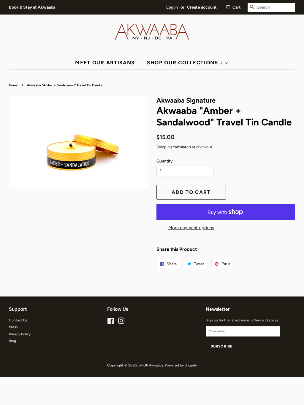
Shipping (164, 147)
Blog (12, 341)
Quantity (164, 161)
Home (13, 85)
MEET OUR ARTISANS (105, 63)
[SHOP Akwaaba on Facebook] (110, 322)
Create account (202, 7)
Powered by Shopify (181, 365)
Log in (172, 7)
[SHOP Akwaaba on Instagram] (121, 322)
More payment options (191, 227)
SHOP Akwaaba (151, 365)
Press (13, 327)
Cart (236, 7)
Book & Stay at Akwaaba (32, 7)
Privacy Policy (20, 334)
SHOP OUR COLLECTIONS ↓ (186, 63)
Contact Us (18, 320)
